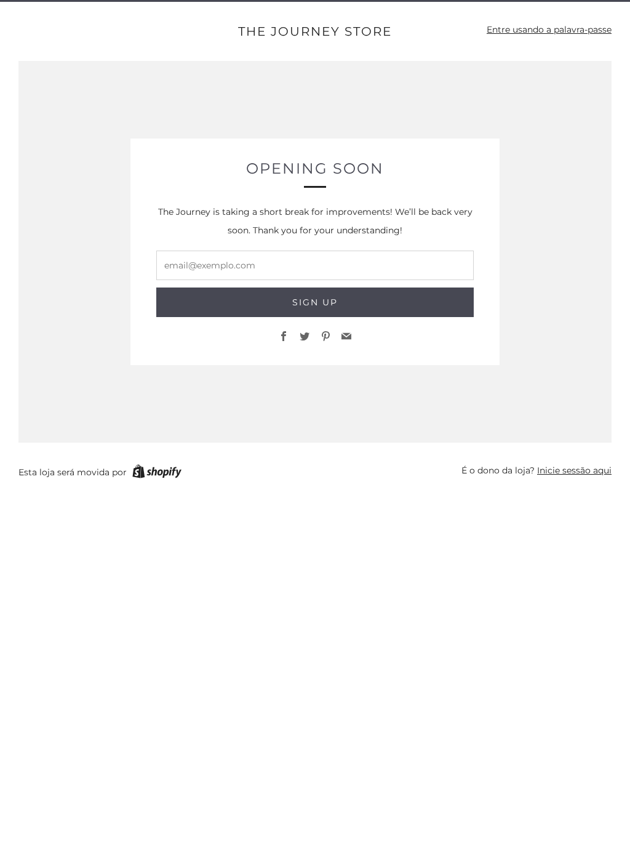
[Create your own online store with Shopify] (156, 473)
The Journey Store (315, 31)
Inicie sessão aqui (574, 470)
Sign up (315, 302)
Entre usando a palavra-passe (549, 29)
